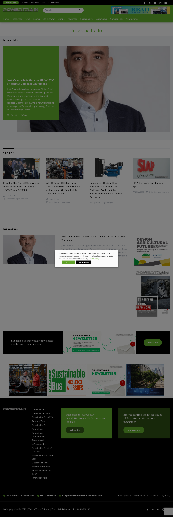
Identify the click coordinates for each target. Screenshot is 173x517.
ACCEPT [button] (68, 262)
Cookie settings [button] (83, 262)
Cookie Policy (94, 258)
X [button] (113, 253)
